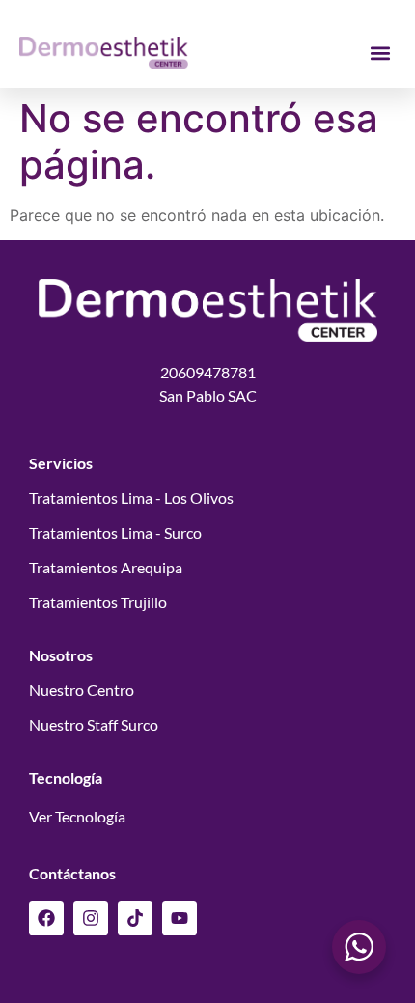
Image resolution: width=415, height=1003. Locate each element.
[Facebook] (46, 918)
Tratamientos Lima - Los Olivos (131, 497)
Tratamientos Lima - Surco (115, 532)
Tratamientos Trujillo (98, 602)
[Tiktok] (135, 918)
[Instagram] (90, 918)
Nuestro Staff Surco (93, 724)
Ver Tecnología (77, 816)
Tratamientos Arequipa (105, 567)
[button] (380, 53)
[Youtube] (179, 918)
